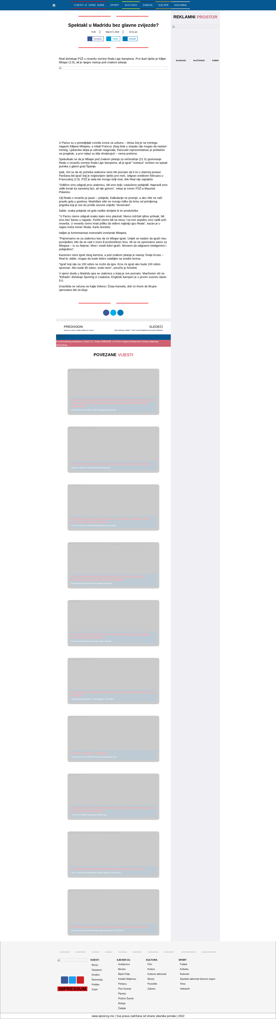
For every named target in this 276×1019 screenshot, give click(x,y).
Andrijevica (124, 964)
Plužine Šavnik (126, 998)
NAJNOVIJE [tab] (181, 61)
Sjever (163, 5)
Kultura (131, 5)
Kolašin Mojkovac (127, 979)
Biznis (95, 965)
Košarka (184, 969)
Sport (114, 5)
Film (149, 964)
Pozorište (152, 984)
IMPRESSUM (72, 988)
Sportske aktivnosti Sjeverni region (197, 979)
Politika (95, 984)
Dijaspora (97, 970)
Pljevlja (122, 993)
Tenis (182, 984)
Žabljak (122, 1008)
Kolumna (180, 5)
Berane (122, 969)
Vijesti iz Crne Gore (89, 5)
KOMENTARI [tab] (217, 61)
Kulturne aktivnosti (156, 974)
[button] (206, 5)
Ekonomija (97, 979)
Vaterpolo (185, 988)
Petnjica (122, 984)
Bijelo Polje (124, 974)
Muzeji (150, 979)
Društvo (96, 975)
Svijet (94, 989)
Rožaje (121, 1003)
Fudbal (183, 964)
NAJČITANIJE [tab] (199, 61)
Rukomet (184, 974)
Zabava (148, 5)
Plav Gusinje (124, 988)
